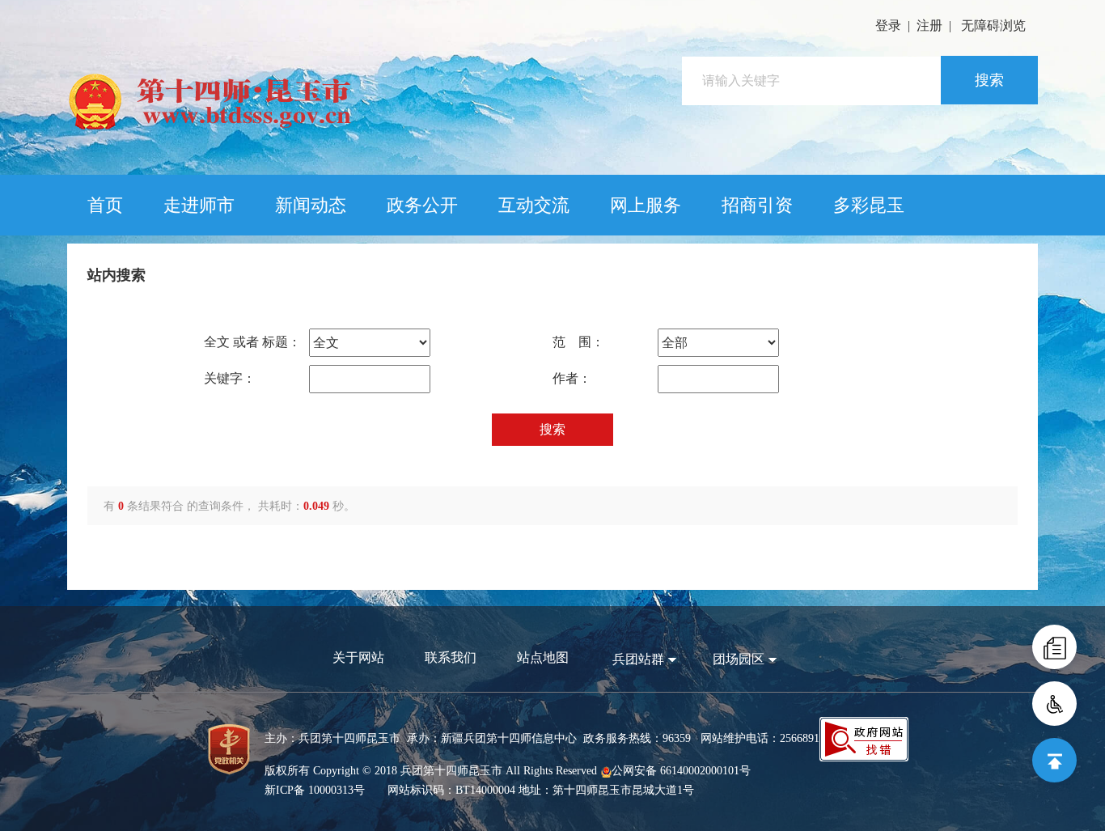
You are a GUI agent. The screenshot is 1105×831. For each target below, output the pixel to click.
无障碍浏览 (993, 25)
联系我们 (450, 657)
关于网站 (358, 657)
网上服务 (645, 205)
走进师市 (199, 205)
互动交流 (533, 205)
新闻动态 (310, 205)
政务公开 (422, 205)
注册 (929, 25)
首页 (105, 205)
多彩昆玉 (868, 205)
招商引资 (757, 205)
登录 (888, 25)
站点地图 (543, 657)
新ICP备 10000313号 (315, 790)
